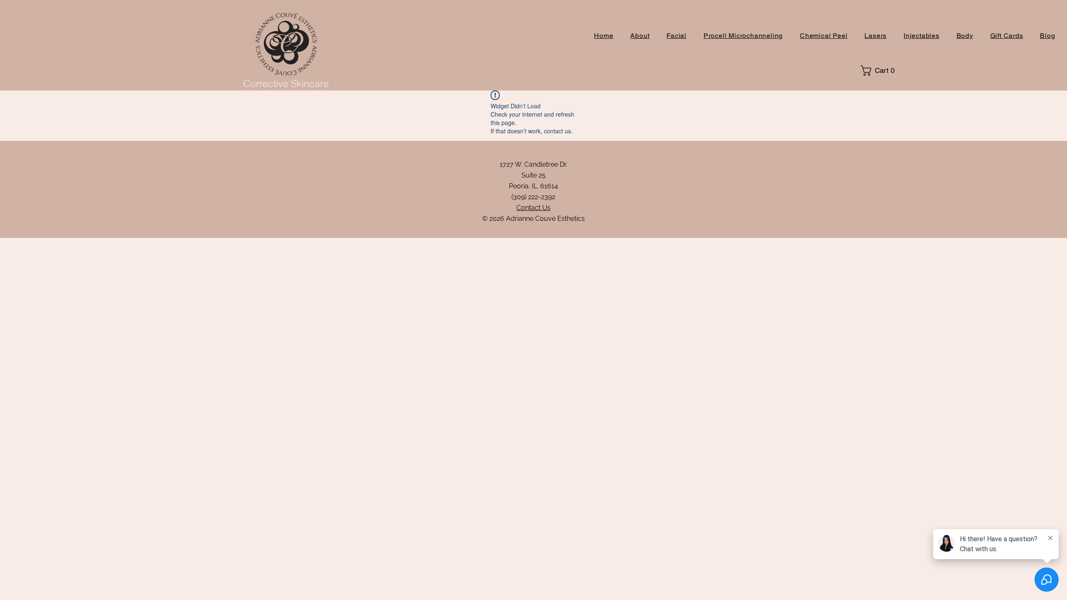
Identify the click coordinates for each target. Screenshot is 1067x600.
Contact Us (533, 208)
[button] (881, 70)
